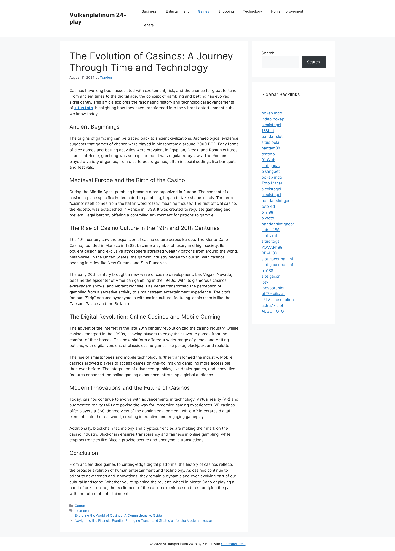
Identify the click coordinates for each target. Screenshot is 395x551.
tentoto (268, 154)
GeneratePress (233, 544)
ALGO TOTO (273, 311)
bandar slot (272, 136)
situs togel (271, 241)
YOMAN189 (272, 247)
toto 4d (268, 206)
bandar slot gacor (278, 200)
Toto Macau (272, 183)
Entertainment (177, 11)
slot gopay (271, 165)
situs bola (270, 142)
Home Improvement (287, 11)
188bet (268, 130)
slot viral (269, 235)
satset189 (271, 229)
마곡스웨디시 (273, 294)
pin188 (267, 212)
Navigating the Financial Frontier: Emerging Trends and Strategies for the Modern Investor (143, 520)
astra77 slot (272, 305)
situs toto (82, 511)
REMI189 (269, 253)
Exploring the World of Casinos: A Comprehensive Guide (118, 515)
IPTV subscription (278, 299)
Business (149, 11)
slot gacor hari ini (277, 259)
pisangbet (271, 171)
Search (268, 53)
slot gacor (271, 276)
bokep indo (272, 113)
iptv (265, 282)
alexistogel (271, 124)
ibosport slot (273, 288)
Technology (252, 11)
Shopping (226, 11)
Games (203, 11)
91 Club (268, 159)
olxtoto (268, 218)
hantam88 (271, 148)
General (148, 25)
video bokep (273, 119)
